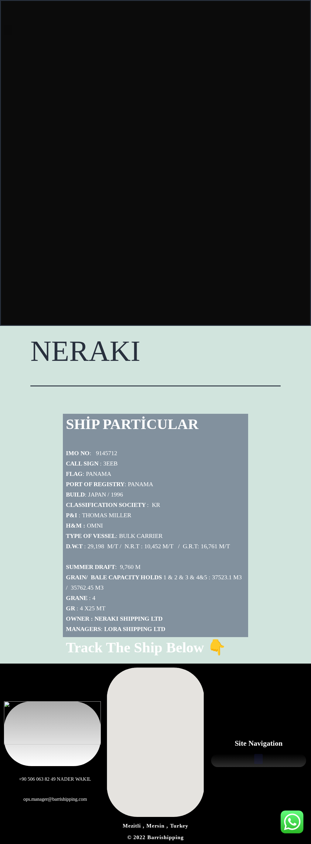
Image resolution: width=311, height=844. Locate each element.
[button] (8, 30)
